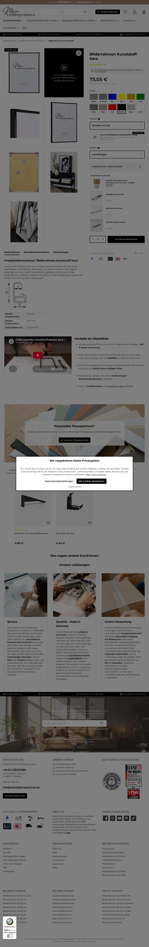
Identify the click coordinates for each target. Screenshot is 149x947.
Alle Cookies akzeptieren (91, 481)
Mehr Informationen (96, 474)
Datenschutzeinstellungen (59, 481)
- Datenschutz (74, 487)
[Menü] (14, 918)
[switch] (10, 936)
